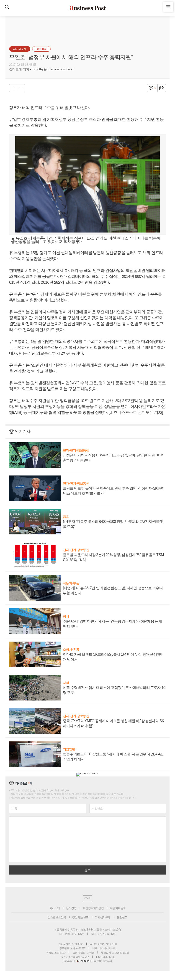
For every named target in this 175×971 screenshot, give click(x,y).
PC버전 (87, 898)
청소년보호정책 (57, 917)
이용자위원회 (118, 908)
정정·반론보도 (80, 917)
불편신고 (122, 917)
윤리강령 (71, 908)
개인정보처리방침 (93, 908)
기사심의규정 (103, 917)
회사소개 (54, 908)
